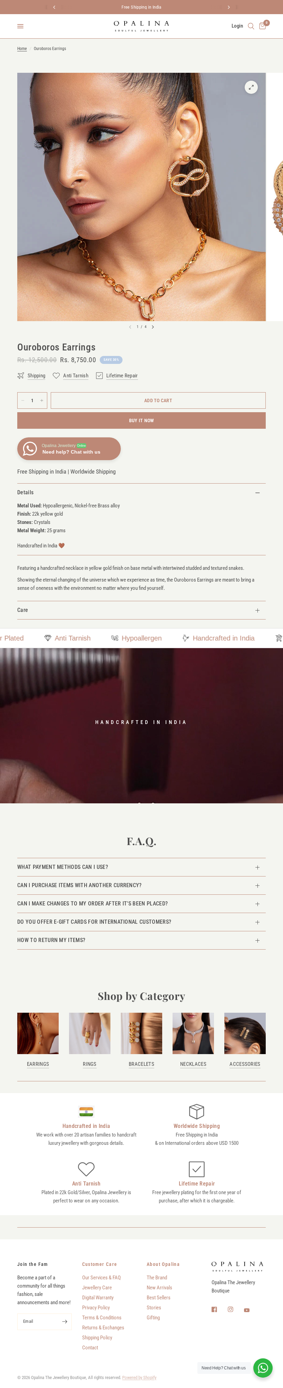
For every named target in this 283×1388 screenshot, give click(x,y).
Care (22, 610)
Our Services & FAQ (101, 1278)
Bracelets (141, 1064)
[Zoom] (251, 87)
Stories (154, 1308)
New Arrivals (159, 1288)
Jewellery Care (97, 1288)
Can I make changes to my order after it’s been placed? (92, 903)
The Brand (157, 1278)
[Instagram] (235, 1309)
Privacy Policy (96, 1308)
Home (22, 48)
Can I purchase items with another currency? (79, 885)
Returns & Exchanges (103, 1328)
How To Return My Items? (51, 940)
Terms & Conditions (101, 1318)
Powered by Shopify (139, 1377)
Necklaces (193, 1064)
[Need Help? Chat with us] (263, 1368)
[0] (261, 26)
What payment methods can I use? (62, 867)
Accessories (245, 1064)
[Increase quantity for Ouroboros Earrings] (42, 400)
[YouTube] (251, 1310)
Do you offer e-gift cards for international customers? (94, 922)
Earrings (38, 1064)
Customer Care (99, 1264)
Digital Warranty (98, 1298)
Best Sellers (158, 1298)
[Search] (251, 26)
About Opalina (163, 1264)
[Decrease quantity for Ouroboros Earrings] (23, 400)
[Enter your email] (65, 1321)
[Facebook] (219, 1309)
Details (25, 492)
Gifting (153, 1318)
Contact (90, 1348)
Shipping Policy (97, 1338)
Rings (90, 1064)
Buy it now (141, 420)
